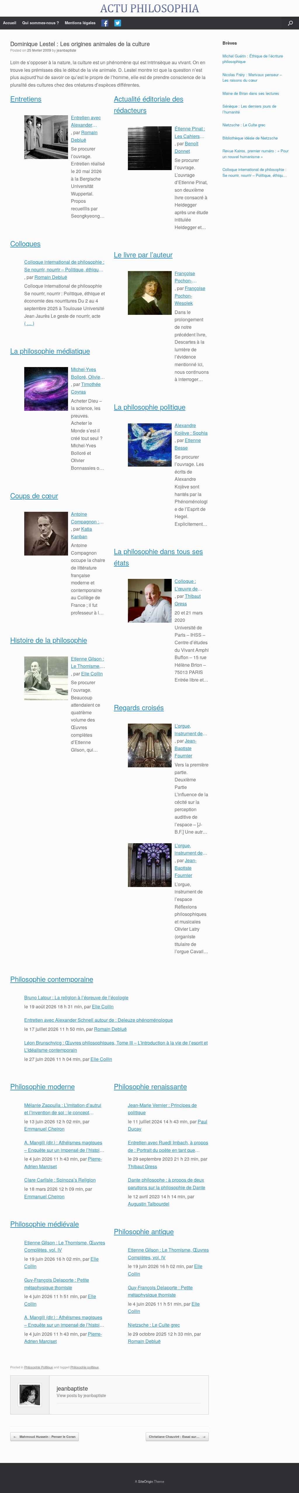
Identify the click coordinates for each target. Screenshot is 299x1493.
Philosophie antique (144, 1231)
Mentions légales (80, 22)
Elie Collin (92, 673)
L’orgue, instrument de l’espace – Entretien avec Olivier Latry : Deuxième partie (192, 729)
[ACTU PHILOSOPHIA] (149, 8)
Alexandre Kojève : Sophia (191, 429)
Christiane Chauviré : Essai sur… (177, 1436)
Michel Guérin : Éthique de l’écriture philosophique (252, 58)
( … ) (29, 323)
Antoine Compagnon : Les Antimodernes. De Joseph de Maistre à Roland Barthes (87, 518)
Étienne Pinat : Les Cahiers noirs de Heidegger (190, 132)
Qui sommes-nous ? (40, 22)
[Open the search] (290, 23)
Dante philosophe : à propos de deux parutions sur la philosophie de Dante (166, 1183)
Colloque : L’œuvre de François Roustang (186, 585)
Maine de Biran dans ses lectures (250, 93)
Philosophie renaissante (150, 1086)
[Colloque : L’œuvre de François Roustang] (150, 601)
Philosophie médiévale (44, 1223)
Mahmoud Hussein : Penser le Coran (44, 1436)
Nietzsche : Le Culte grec (154, 1324)
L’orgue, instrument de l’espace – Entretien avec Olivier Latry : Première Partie (191, 849)
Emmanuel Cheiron (44, 1128)
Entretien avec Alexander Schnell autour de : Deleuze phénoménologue (88, 121)
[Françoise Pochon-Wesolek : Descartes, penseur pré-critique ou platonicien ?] (150, 293)
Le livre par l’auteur (143, 254)
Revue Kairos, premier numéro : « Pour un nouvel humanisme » (255, 153)
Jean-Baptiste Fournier (186, 748)
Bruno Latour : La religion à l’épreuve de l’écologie (76, 997)
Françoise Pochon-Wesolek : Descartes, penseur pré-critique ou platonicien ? (188, 277)
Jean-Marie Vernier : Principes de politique (162, 1109)
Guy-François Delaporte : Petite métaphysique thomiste (56, 1284)
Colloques (25, 243)
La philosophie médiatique (50, 350)
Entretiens (25, 98)
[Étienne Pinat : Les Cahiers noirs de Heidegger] (150, 148)
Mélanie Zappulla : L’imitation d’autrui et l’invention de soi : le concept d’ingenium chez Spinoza (62, 1109)
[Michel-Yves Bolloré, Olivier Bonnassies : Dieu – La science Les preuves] (46, 389)
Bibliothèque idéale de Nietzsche (250, 138)
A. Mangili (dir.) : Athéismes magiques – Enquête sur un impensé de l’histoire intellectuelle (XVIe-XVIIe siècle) (64, 1146)
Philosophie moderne (42, 1086)
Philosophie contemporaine (51, 979)
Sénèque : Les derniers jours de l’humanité (249, 109)
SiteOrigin (145, 1481)
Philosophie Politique (38, 1367)
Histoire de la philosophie (48, 640)
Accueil (9, 22)
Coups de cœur (34, 495)
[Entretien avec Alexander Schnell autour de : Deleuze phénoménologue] (46, 137)
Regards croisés (139, 707)
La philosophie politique (149, 406)
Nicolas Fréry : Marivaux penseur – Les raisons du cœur (252, 77)
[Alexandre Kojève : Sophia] (150, 445)
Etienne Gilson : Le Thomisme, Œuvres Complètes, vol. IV (87, 662)
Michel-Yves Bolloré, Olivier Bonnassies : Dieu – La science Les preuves (86, 373)
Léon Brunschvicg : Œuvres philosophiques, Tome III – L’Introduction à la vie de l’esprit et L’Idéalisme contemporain (116, 1046)
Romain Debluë (50, 277)
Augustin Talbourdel (148, 1203)
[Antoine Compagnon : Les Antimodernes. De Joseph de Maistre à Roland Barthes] (46, 534)
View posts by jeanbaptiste (81, 1395)
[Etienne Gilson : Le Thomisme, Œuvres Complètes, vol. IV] (46, 678)
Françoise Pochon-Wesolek (190, 295)
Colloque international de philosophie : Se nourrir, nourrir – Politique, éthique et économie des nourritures (64, 266)
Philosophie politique (84, 1367)
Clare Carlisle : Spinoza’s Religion (60, 1179)
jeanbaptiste (66, 50)
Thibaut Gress (142, 1166)
